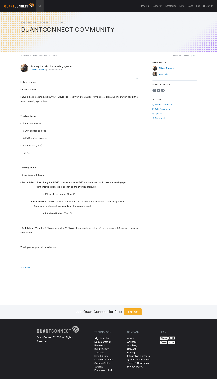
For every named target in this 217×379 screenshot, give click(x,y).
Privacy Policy (135, 366)
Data (182, 5)
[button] (180, 56)
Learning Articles (103, 359)
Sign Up (133, 311)
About (130, 338)
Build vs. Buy (101, 348)
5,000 (171, 338)
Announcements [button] (41, 55)
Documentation (102, 341)
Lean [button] (54, 55)
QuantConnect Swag (138, 359)
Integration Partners (138, 356)
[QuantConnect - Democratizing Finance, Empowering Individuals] (19, 6)
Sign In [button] (209, 5)
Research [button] (26, 55)
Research (157, 5)
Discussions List (103, 370)
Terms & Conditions (138, 363)
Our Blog (132, 345)
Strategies (170, 5)
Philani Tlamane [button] (38, 69)
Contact (131, 348)
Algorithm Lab (102, 338)
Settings (98, 366)
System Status (102, 363)
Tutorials (99, 352)
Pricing (145, 5)
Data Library (101, 356)
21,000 (171, 342)
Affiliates (132, 341)
